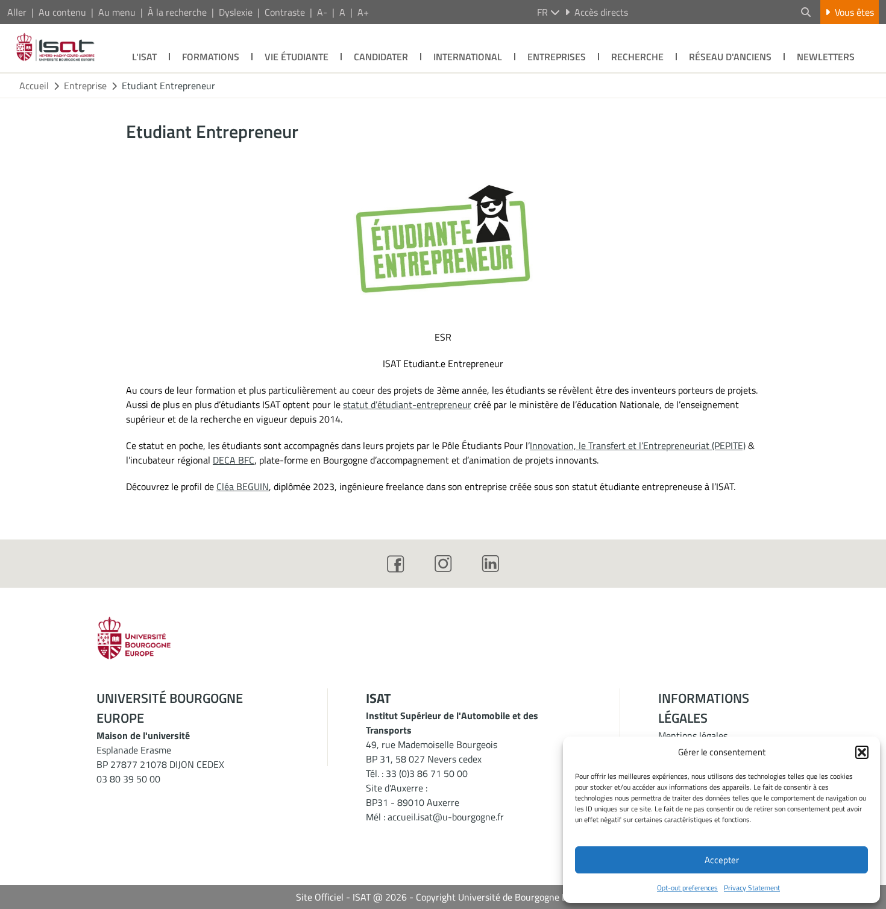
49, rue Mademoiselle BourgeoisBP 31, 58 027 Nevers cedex (431, 751)
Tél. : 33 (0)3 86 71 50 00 (417, 773)
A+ (363, 12)
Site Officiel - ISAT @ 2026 (351, 897)
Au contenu (62, 12)
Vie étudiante (296, 56)
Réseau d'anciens (730, 56)
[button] (862, 752)
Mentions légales (692, 735)
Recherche (637, 56)
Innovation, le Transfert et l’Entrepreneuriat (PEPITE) (638, 445)
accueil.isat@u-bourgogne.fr (446, 817)
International (467, 56)
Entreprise (85, 85)
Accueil (34, 85)
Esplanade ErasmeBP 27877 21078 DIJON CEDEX (160, 757)
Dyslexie (236, 12)
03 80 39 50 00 (128, 779)
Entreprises (556, 56)
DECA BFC (233, 460)
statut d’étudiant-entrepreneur (407, 404)
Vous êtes (854, 12)
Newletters (826, 56)
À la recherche (177, 12)
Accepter (722, 860)
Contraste (285, 12)
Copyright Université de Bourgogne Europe (503, 897)
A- (322, 12)
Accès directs (601, 12)
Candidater (381, 56)
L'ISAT (144, 56)
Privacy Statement (752, 887)
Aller (17, 12)
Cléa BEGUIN (242, 486)
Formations (210, 56)
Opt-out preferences (687, 887)
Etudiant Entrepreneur (168, 85)
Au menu (117, 12)
